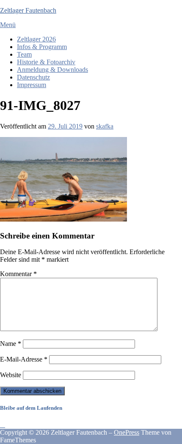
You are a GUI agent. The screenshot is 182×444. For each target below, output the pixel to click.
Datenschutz (33, 77)
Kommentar (18, 273)
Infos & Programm (42, 46)
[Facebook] (2, 424)
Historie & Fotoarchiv (46, 62)
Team (24, 54)
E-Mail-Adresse (23, 359)
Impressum (31, 84)
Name (10, 343)
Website (10, 374)
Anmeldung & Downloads (52, 69)
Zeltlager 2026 (36, 39)
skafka (104, 126)
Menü (8, 24)
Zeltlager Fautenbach (28, 10)
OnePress (126, 432)
